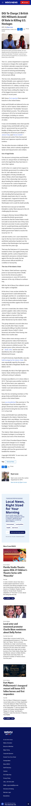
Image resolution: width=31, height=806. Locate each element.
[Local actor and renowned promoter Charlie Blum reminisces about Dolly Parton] (14, 611)
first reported (13, 98)
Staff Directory (7, 767)
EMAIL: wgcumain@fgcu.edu (10, 785)
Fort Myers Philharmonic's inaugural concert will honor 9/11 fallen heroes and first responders (15, 688)
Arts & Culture (6, 565)
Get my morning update (17, 532)
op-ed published (10, 402)
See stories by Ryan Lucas (19, 482)
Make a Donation (7, 743)
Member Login (7, 792)
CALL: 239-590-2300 (8, 781)
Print (27, 29)
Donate (25, 2)
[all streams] (29, 804)
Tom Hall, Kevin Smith (8, 636)
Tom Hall (5, 579)
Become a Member (8, 746)
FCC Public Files (7, 774)
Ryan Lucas (10, 27)
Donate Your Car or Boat (9, 757)
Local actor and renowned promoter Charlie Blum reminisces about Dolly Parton (14, 628)
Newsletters (6, 796)
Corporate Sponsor (8, 753)
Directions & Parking (8, 788)
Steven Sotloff (18, 135)
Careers (5, 771)
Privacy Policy (6, 778)
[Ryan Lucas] (5, 476)
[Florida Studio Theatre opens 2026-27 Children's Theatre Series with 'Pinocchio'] (14, 555)
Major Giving (6, 750)
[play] (2, 804)
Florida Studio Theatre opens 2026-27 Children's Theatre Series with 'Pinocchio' (15, 571)
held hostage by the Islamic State (12, 360)
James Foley (6, 135)
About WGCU (6, 764)
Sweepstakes (6, 760)
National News (10, 461)
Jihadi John (8, 349)
